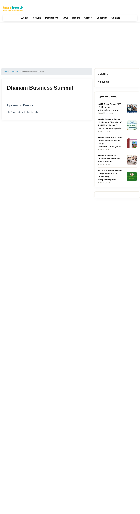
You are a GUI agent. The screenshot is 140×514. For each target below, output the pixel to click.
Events (24, 18)
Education (102, 18)
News (65, 18)
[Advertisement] (70, 45)
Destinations (51, 18)
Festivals (36, 18)
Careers (88, 18)
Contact (115, 18)
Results (76, 18)
